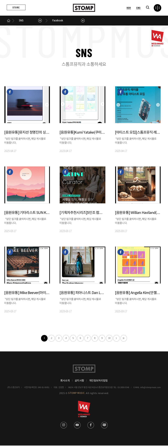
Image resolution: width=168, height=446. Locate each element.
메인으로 (9, 20)
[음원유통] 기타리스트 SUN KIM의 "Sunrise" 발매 (27, 213)
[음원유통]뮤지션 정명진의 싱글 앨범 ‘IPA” (27, 132)
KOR (129, 7)
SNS (21, 20)
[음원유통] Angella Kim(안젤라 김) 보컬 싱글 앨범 (138, 293)
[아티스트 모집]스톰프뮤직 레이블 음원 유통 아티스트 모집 (138, 132)
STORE (16, 7)
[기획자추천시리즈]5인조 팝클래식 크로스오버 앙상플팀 (82, 213)
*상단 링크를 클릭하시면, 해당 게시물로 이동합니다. (25, 140)
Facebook (57, 20)
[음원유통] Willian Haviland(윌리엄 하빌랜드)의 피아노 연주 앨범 (138, 213)
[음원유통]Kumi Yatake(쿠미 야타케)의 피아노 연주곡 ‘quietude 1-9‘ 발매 (82, 132)
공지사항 (79, 380)
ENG (138, 7)
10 (109, 338)
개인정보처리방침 (98, 380)
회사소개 (65, 380)
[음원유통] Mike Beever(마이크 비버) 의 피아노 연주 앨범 (27, 293)
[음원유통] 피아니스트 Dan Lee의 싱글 (82, 293)
